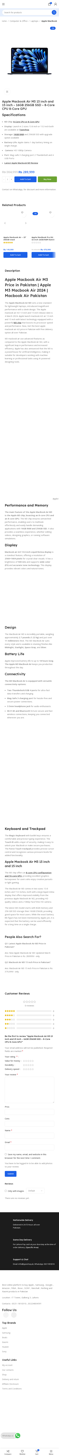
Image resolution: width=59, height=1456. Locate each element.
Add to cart (25, 179)
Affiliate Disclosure (10, 1384)
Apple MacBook (49, 21)
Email (8, 1142)
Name (8, 1130)
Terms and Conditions (12, 1388)
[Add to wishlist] (23, 215)
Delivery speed (12, 1069)
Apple (4, 1328)
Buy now (47, 179)
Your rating (11, 1056)
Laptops (34, 21)
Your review (11, 1074)
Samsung (6, 1332)
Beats (4, 1337)
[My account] (55, 4)
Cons (7, 1118)
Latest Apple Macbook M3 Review (21, 163)
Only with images (16, 1191)
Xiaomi (5, 1342)
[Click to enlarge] (7, 92)
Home (4, 21)
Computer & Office (19, 21)
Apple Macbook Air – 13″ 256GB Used (14, 238)
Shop (4, 1374)
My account (7, 1365)
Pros (7, 1106)
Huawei (5, 1346)
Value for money (13, 1061)
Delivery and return (10, 1379)
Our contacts (8, 1370)
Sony (4, 1351)
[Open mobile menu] (3, 4)
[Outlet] (29, 1392)
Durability (9, 1065)
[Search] (54, 12)
